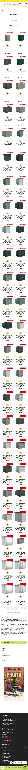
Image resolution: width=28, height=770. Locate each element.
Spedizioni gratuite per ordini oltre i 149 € (14, 0)
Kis (3, 650)
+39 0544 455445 (7, 724)
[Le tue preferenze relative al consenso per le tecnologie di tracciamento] (2, 767)
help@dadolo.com (8, 725)
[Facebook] (3, 737)
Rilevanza (14, 29)
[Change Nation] (20, 3)
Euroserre (4, 648)
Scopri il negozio (5, 757)
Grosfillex (4, 658)
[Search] (25, 6)
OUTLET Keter (5, 645)
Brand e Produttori (9, 642)
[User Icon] (23, 3)
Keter (3, 653)
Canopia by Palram (6, 655)
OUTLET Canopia (5, 662)
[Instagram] (6, 737)
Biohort (3, 660)
